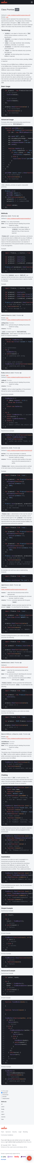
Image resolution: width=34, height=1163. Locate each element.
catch (2, 1106)
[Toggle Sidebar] (29, 1158)
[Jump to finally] (20, 373)
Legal (19, 1132)
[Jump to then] (29, 734)
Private (4, 1096)
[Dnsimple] (3, 1160)
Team (2, 1132)
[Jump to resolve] (20, 663)
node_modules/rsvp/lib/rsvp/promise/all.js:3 (19, 218)
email (23, 1140)
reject (2, 1114)
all (1, 1104)
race (2, 1111)
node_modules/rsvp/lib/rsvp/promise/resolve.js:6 (14, 667)
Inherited (4, 1093)
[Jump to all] (18, 216)
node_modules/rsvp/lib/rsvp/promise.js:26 (18, 15)
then (2, 1119)
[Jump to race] (19, 448)
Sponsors (8, 1132)
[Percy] (23, 1157)
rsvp (7, 17)
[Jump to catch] (22, 315)
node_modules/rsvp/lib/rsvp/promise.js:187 (19, 377)
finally (2, 1109)
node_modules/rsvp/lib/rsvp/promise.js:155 (19, 319)
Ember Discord (27, 1142)
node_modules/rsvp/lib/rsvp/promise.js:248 (19, 738)
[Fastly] (17, 1157)
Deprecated (5, 1098)
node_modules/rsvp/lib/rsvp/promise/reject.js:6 (14, 589)
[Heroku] (10, 1157)
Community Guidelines (7, 1135)
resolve (3, 1117)
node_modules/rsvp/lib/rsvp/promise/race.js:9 (19, 450)
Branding (25, 1132)
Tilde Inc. (14, 1145)
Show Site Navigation (32, 2)
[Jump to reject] (20, 585)
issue (2, 1142)
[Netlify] (3, 1157)
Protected (5, 1094)
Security (14, 1132)
